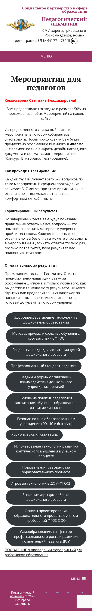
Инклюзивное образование (34, 435)
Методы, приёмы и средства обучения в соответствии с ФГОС (46, 335)
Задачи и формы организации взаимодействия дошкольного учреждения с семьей (46, 382)
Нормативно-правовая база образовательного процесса (46, 469)
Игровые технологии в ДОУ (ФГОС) (40, 483)
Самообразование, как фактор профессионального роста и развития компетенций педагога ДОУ (46, 536)
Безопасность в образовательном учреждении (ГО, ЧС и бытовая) (46, 421)
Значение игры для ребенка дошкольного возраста (46, 497)
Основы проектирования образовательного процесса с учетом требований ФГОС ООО (46, 515)
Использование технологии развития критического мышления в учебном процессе (46, 451)
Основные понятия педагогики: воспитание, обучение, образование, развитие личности (46, 403)
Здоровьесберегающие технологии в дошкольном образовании (46, 319)
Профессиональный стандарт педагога (44, 365)
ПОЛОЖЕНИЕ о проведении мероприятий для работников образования (43, 552)
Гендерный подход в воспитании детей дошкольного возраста (46, 352)
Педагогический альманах (64, 21)
